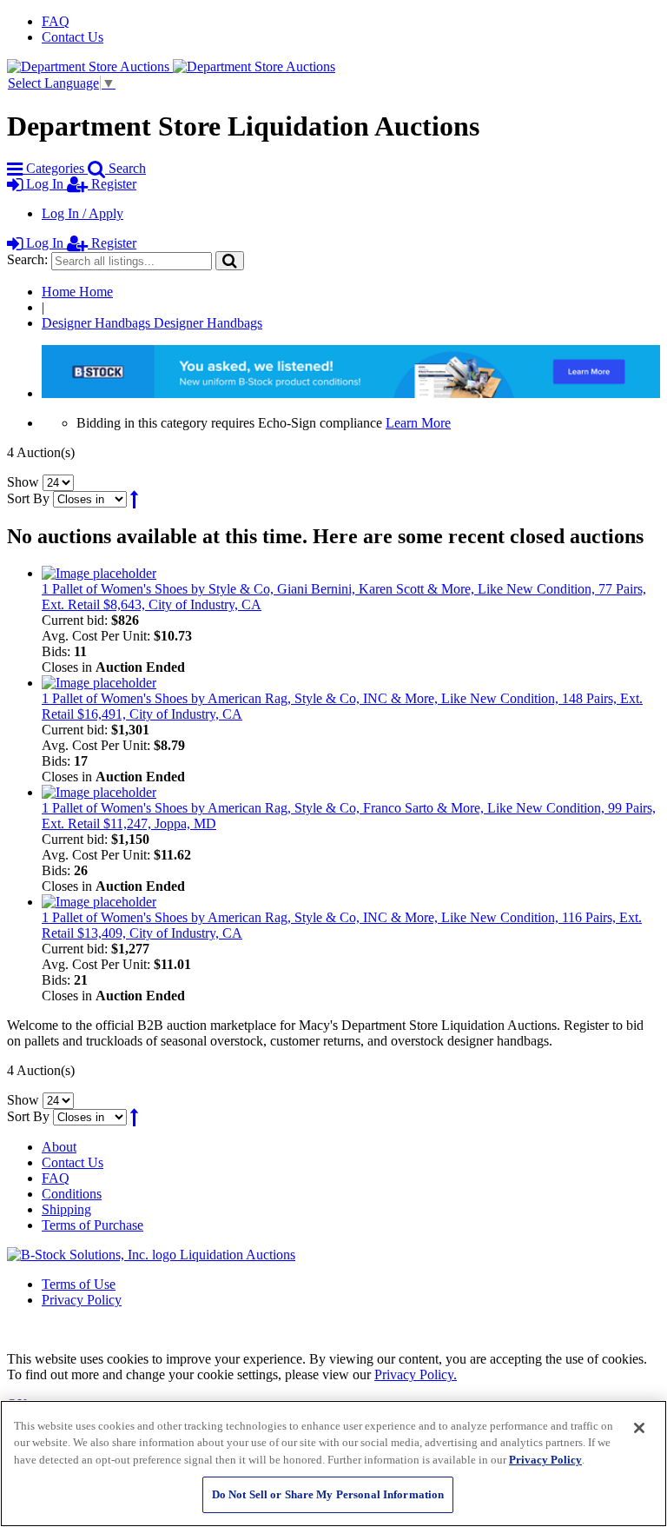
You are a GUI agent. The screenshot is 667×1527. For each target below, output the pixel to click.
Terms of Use (79, 1284)
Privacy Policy (82, 1299)
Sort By (28, 498)
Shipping (66, 1209)
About (59, 1146)
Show (23, 482)
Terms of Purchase (92, 1225)
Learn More (418, 422)
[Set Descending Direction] (134, 498)
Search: (27, 259)
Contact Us (72, 37)
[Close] (639, 1428)
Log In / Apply (82, 213)
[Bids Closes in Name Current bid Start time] (91, 498)
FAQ (55, 21)
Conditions (72, 1193)
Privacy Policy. (415, 1374)
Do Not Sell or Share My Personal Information (328, 1494)
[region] (333, 1463)
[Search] (229, 260)
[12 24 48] (58, 482)
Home (77, 291)
